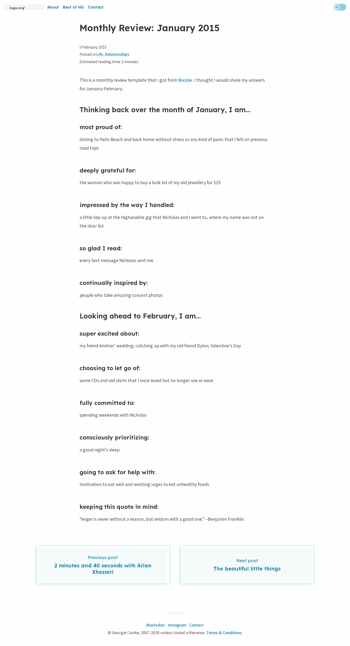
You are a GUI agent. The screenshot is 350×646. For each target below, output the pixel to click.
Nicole (185, 80)
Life (99, 54)
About (53, 7)
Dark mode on (340, 7)
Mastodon (155, 625)
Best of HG (73, 7)
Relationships (117, 54)
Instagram (177, 625)
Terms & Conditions (224, 632)
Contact (96, 7)
